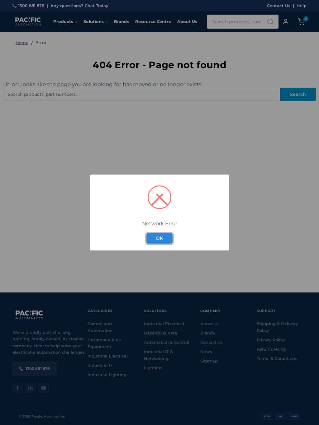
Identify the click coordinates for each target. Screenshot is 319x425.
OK (159, 238)
